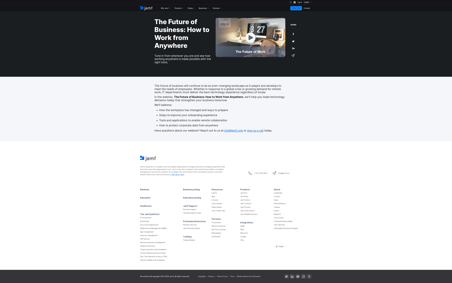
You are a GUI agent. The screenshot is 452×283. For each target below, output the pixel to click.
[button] (250, 37)
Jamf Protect (245, 207)
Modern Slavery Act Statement (248, 276)
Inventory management (149, 235)
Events (214, 193)
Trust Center (279, 218)
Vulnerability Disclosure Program (286, 228)
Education (145, 197)
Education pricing (192, 197)
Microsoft (244, 233)
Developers (216, 237)
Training (187, 236)
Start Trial (296, 8)
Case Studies (217, 203)
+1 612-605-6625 (260, 173)
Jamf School (245, 200)
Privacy (211, 276)
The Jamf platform (149, 214)
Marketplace (216, 233)
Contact (277, 196)
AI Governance (145, 218)
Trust (232, 276)
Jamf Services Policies (191, 228)
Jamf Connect (245, 203)
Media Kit (277, 214)
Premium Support (189, 209)
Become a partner (218, 226)
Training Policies (189, 240)
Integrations (246, 222)
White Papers (217, 207)
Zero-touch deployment (149, 225)
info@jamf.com (233, 130)
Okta (242, 240)
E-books (215, 200)
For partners (216, 222)
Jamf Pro (243, 193)
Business (144, 189)
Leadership (278, 193)
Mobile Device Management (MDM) (153, 228)
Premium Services (190, 225)
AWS (242, 229)
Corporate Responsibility (283, 221)
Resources (217, 189)
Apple (242, 226)
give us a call (255, 130)
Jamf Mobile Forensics (248, 214)
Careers (277, 207)
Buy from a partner (219, 229)
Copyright (201, 276)
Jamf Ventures (279, 225)
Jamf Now (244, 196)
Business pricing (191, 189)
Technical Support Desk (192, 213)
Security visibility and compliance (152, 260)
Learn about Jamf (177, 174)
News (276, 200)
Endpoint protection (147, 246)
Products (245, 189)
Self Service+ (145, 239)
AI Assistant (144, 221)
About (277, 189)
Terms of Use (222, 276)
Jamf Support (190, 206)
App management (147, 232)
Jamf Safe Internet (247, 211)
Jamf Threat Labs (218, 211)
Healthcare (146, 206)
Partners (216, 219)
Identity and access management (152, 242)
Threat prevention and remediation (153, 249)
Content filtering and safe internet (153, 253)
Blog (213, 196)
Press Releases (280, 203)
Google (243, 237)
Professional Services (194, 221)
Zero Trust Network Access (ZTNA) (153, 256)
